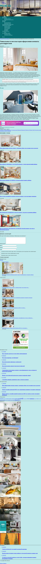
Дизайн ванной (7, 26)
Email (1, 247)
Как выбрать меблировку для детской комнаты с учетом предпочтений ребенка (18, 164)
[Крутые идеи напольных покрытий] (10, 520)
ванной (1, 398)
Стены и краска (5, 31)
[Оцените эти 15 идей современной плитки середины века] (10, 472)
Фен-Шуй (6, 30)
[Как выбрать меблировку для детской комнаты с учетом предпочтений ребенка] (10, 162)
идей (21, 398)
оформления (7, 127)
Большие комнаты (7, 18)
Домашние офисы (7, 34)
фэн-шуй (17, 400)
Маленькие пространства (8, 19)
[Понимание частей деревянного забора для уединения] (10, 544)
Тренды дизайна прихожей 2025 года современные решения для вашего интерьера (17, 297)
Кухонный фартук (7, 22)
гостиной (7, 398)
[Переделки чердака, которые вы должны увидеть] (10, 448)
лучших (40, 398)
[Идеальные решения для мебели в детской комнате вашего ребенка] (10, 178)
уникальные (12, 127)
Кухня (3, 21)
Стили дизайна (7, 28)
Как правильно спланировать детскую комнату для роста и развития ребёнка (18, 212)
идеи (4, 127)
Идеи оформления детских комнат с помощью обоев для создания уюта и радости (19, 148)
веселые (1, 127)
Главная (1, 38)
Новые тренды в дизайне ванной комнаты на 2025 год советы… (14, 307)
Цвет (5, 32)
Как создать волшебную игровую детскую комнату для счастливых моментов (18, 196)
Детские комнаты (6, 38)
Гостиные (4, 17)
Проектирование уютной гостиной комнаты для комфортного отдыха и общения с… (17, 317)
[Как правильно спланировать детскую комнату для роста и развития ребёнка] (10, 210)
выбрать (4, 398)
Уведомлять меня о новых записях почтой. (9, 255)
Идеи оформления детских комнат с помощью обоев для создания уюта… (15, 287)
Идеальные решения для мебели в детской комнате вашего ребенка (15, 180)
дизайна (15, 398)
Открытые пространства (7, 24)
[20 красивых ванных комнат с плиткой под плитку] (10, 460)
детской (12, 398)
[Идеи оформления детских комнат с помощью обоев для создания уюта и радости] (10, 146)
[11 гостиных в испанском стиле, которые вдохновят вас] (10, 484)
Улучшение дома (6, 33)
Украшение (6, 29)
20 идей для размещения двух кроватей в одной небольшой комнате (20, 79)
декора (10, 398)
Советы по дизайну (6, 25)
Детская (4, 20)
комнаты (32, 398)
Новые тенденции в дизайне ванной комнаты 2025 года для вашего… (15, 328)
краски (35, 398)
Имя (1, 245)
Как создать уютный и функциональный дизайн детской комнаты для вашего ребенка (18, 274)
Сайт (1, 249)
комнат (28, 398)
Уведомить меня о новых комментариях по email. (10, 253)
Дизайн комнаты (7, 27)
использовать (25, 398)
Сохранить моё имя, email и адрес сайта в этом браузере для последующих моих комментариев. (18, 251)
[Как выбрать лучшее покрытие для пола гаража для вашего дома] (10, 436)
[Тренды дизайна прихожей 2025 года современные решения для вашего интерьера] (8, 296)
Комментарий (3, 243)
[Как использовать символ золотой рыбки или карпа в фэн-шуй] (10, 496)
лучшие (37, 398)
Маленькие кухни (7, 23)
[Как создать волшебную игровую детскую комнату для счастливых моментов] (10, 194)
